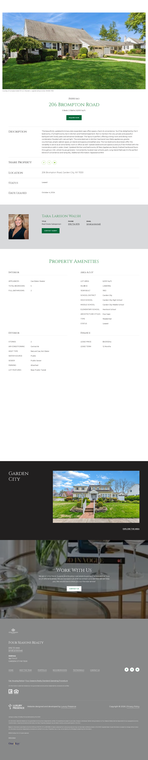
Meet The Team (25, 670)
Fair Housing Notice (16, 681)
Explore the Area (131, 529)
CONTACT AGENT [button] (50, 231)
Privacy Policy (133, 706)
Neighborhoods (60, 670)
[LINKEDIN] (137, 670)
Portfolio (42, 670)
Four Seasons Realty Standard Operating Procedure (47, 681)
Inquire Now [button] (74, 118)
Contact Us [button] (74, 589)
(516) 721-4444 (14, 648)
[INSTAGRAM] (132, 670)
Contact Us (95, 670)
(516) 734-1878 (74, 224)
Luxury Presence (68, 706)
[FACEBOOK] (127, 670)
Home (11, 670)
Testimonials (78, 670)
